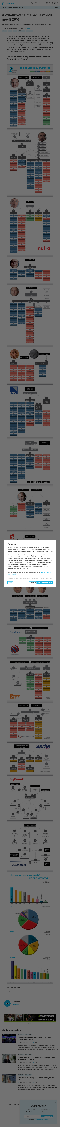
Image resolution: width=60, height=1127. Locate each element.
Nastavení (10, 582)
